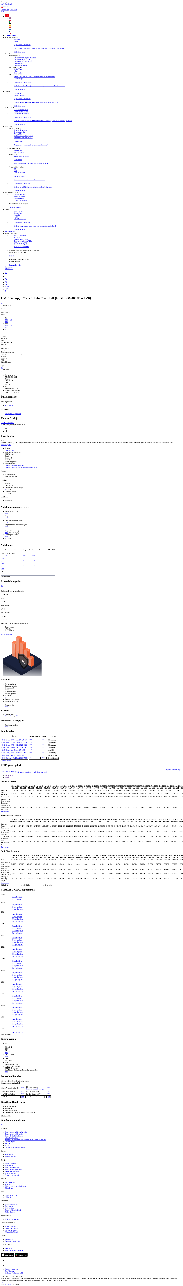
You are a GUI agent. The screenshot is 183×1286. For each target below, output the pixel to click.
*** (6, 320)
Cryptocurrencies (19, 132)
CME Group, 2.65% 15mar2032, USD (14, 742)
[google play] (21, 1256)
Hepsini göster (5, 761)
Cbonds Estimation (11, 1138)
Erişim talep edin (15, 265)
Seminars (12, 207)
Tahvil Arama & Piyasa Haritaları (25, 58)
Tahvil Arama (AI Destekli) (23, 59)
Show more (5, 811)
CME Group (9, 450)
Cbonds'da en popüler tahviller (15, 1147)
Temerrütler (9, 1165)
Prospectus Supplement (13, 414)
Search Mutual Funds (21, 112)
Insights (18, 207)
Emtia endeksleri (19, 173)
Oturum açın (5, 10)
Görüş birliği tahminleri (21, 156)
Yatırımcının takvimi (20, 65)
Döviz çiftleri (18, 134)
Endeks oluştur (10, 1208)
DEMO (11, 256)
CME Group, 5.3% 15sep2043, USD (13, 752)
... (5, 293)
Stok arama (17, 93)
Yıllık (7, 777)
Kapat (3, 11)
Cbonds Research (19, 198)
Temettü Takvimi (19, 95)
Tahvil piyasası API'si (21, 239)
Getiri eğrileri (18, 73)
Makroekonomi (19, 152)
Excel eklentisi (18, 211)
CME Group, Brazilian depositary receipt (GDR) (21, 467)
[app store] (7, 1256)
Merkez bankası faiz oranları (23, 138)
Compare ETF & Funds (21, 113)
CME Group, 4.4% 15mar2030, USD (14, 740)
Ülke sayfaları (18, 150)
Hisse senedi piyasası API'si (23, 241)
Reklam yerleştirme (11, 1269)
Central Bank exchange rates (23, 136)
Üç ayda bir (9, 775)
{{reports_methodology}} (173, 770)
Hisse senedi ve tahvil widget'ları (16, 1186)
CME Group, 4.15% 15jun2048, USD (14, 747)
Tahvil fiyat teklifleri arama (23, 61)
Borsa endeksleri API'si (21, 247)
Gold (15, 171)
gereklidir (8, 1284)
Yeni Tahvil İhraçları (12, 1167)
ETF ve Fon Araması (21, 110)
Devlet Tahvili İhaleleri (12, 1171)
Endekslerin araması (20, 130)
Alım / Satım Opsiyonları (13, 1169)
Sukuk (16, 71)
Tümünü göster (6, 445)
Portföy (16, 41)
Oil (15, 169)
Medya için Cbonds (20, 200)
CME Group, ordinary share (14, 465)
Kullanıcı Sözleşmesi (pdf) (14, 1273)
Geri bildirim (9, 1271)
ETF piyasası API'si (20, 243)
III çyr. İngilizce (17, 909)
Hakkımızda (9, 267)
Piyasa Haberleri (19, 194)
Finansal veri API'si (20, 245)
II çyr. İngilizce (17, 899)
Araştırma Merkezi (20, 196)
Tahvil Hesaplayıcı (20, 219)
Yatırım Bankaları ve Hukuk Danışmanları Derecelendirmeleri (34, 77)
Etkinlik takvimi (19, 63)
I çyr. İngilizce (17, 897)
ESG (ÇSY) (18, 69)
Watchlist (17, 39)
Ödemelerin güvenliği (12, 1241)
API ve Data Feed (20, 235)
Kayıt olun (13, 10)
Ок (2, 1282)
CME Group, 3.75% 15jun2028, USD (14, 745)
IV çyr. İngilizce (17, 921)
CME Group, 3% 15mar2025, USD (13, 750)
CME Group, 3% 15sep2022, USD (13, 755)
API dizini (17, 237)
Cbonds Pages (18, 79)
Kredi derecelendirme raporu (35, 1089)
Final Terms (9, 405)
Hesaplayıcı (9, 1248)
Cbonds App (18, 213)
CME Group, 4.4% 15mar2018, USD (14, 758)
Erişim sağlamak (6, 634)
